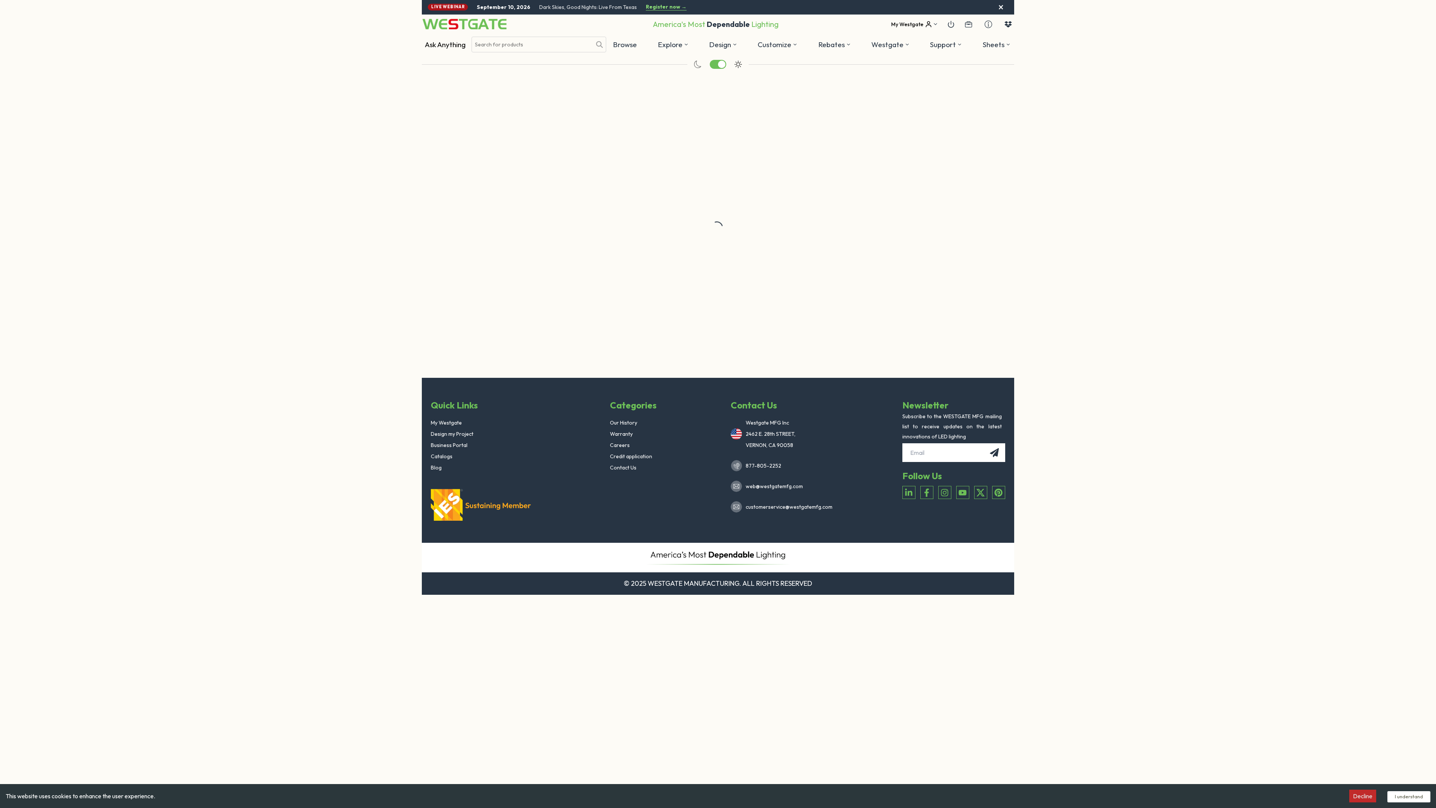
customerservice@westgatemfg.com (787, 507)
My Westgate (446, 422)
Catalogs (441, 456)
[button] (834, 44)
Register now (666, 7)
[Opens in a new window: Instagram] (944, 492)
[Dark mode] (698, 64)
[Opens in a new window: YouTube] (962, 492)
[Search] (599, 44)
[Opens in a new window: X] (980, 492)
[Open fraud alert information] (988, 24)
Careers (620, 445)
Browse (625, 44)
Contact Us (623, 467)
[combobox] (532, 45)
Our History (623, 422)
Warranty (621, 434)
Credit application (631, 456)
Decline (1362, 796)
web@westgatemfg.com (774, 486)
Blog (436, 467)
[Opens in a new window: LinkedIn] (908, 492)
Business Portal (449, 445)
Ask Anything (445, 44)
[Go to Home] (464, 24)
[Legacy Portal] (969, 24)
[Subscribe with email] (994, 453)
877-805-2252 (763, 465)
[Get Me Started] (951, 24)
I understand (1409, 796)
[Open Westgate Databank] (1008, 24)
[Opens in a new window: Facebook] (926, 492)
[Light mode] (738, 64)
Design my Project (452, 434)
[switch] (718, 64)
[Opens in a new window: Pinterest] (998, 492)
